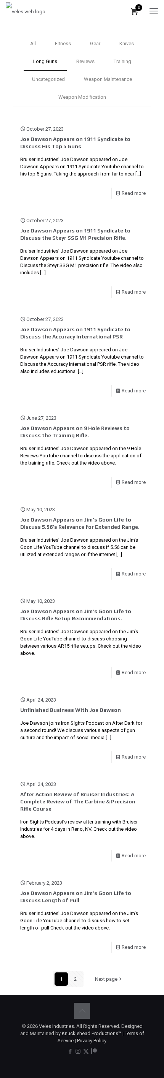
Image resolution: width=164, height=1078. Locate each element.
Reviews (85, 61)
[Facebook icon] (70, 1051)
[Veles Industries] (25, 11)
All (33, 43)
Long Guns (45, 61)
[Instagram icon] (78, 1051)
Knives (126, 43)
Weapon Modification (82, 97)
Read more (134, 193)
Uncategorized (48, 79)
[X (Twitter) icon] (86, 1051)
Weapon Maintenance (108, 79)
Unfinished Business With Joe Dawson (70, 710)
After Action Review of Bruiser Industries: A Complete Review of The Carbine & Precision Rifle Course (77, 801)
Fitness (63, 43)
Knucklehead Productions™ (91, 1033)
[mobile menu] (153, 11)
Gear (95, 43)
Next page (106, 979)
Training (122, 61)
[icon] (94, 1051)
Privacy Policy (91, 1040)
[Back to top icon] (82, 1011)
